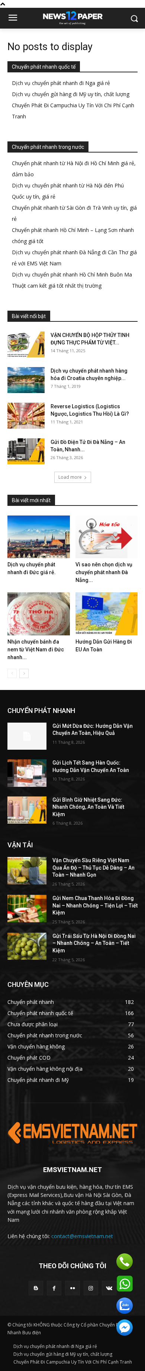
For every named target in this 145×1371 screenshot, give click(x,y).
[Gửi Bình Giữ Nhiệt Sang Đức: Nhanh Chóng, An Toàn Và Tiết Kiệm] (26, 810)
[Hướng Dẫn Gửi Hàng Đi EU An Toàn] (106, 613)
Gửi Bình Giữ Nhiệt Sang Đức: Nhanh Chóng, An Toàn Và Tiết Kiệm (88, 807)
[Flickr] (72, 1288)
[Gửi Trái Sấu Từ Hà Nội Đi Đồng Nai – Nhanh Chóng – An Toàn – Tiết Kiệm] (26, 946)
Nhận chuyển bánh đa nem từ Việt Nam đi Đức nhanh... (35, 649)
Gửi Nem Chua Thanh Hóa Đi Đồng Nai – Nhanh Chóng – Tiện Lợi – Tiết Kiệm (95, 905)
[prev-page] (12, 673)
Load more (70, 477)
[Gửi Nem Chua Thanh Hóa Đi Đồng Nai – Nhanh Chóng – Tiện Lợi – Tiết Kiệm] (26, 908)
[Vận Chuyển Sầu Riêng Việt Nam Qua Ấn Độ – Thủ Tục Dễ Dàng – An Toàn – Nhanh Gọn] (26, 870)
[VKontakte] (109, 1288)
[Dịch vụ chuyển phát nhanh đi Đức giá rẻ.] (38, 537)
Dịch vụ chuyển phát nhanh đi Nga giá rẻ (61, 82)
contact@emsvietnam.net (82, 1236)
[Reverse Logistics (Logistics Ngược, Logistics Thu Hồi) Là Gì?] (26, 416)
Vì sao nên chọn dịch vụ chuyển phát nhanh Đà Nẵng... (103, 572)
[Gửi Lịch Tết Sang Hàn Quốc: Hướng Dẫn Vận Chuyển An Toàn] (26, 773)
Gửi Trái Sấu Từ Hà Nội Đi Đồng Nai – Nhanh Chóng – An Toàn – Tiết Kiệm (94, 943)
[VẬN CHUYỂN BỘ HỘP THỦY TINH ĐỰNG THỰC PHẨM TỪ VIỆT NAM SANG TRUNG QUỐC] (26, 344)
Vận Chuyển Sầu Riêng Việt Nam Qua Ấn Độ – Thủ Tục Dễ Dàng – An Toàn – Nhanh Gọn (93, 867)
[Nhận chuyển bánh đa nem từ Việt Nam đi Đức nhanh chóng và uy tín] (38, 613)
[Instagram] (91, 1288)
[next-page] (24, 673)
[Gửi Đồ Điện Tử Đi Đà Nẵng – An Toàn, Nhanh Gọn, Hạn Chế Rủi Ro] (26, 451)
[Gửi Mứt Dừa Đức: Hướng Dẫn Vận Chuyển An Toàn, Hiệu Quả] (26, 736)
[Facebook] (54, 1288)
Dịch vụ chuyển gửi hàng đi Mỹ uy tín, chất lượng (70, 94)
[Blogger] (36, 1288)
